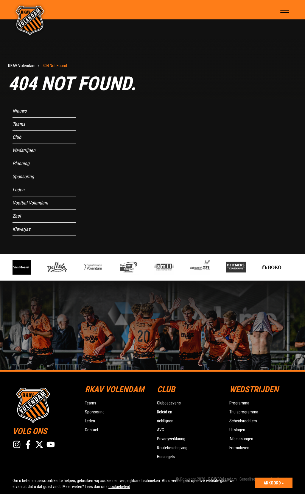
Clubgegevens (169, 403)
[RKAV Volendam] (30, 20)
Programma (239, 403)
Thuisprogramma (243, 412)
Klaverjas (21, 229)
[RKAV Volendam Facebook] (28, 444)
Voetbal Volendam (30, 203)
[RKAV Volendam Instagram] (17, 444)
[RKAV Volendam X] (39, 444)
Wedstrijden (24, 150)
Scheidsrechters (243, 420)
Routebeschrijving (172, 447)
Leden (18, 190)
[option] (53, 267)
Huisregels (166, 456)
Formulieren (239, 447)
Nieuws (20, 111)
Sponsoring (23, 176)
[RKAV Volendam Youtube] (50, 444)
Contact (91, 429)
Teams (19, 124)
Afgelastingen (241, 438)
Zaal (17, 216)
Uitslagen (237, 429)
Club (17, 137)
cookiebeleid (119, 486)
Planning (21, 163)
